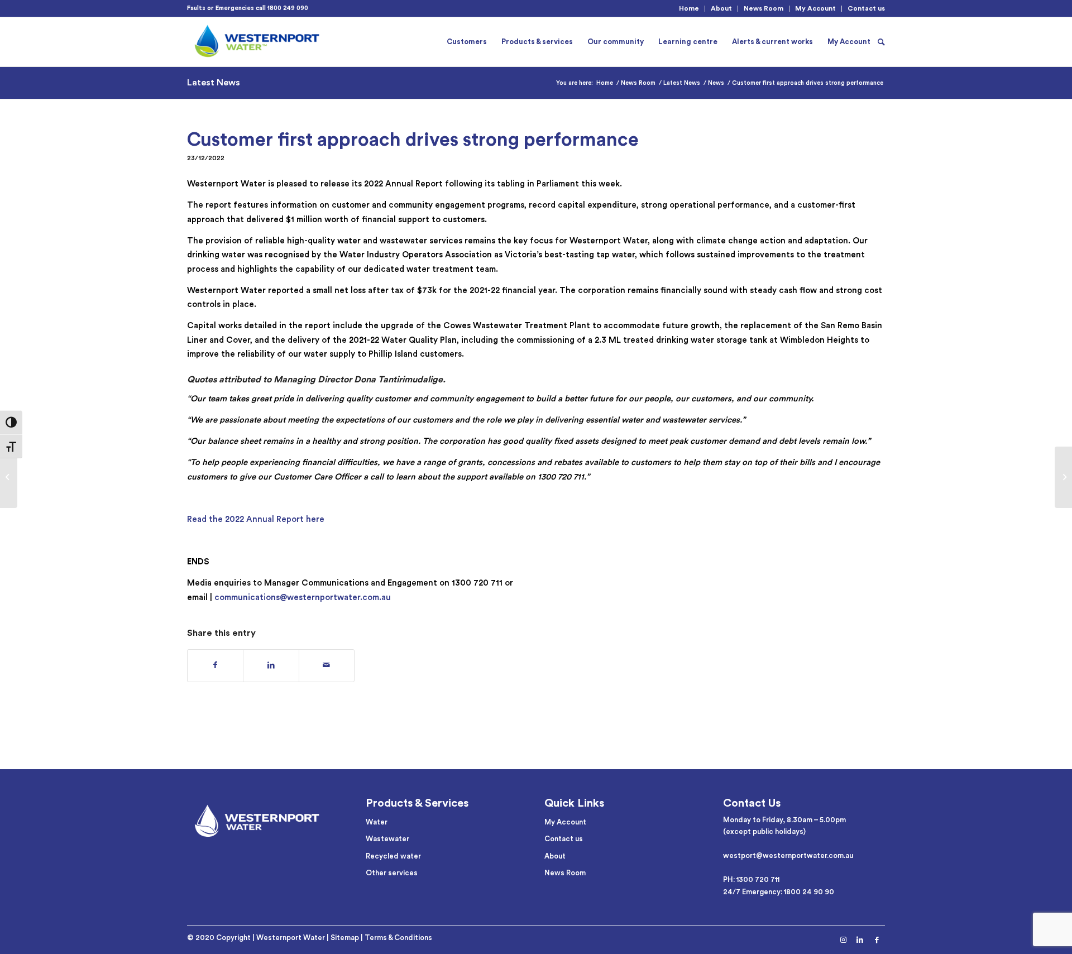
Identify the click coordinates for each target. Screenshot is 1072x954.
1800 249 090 (287, 8)
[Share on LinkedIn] (270, 665)
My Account (815, 8)
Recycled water (393, 856)
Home (689, 8)
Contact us (866, 8)
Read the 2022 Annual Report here (255, 519)
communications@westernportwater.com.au (302, 597)
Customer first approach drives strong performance (413, 139)
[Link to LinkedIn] (859, 940)
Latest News (213, 82)
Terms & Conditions (398, 937)
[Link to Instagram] (843, 940)
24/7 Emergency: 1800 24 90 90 (778, 891)
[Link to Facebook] (876, 940)
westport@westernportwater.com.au (788, 855)
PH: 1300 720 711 (751, 879)
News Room (763, 8)
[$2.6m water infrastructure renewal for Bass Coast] (8, 477)
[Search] (881, 41)
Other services (392, 872)
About (721, 8)
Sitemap (345, 937)
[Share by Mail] (326, 665)
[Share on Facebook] (215, 665)
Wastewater (387, 838)
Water (376, 822)
